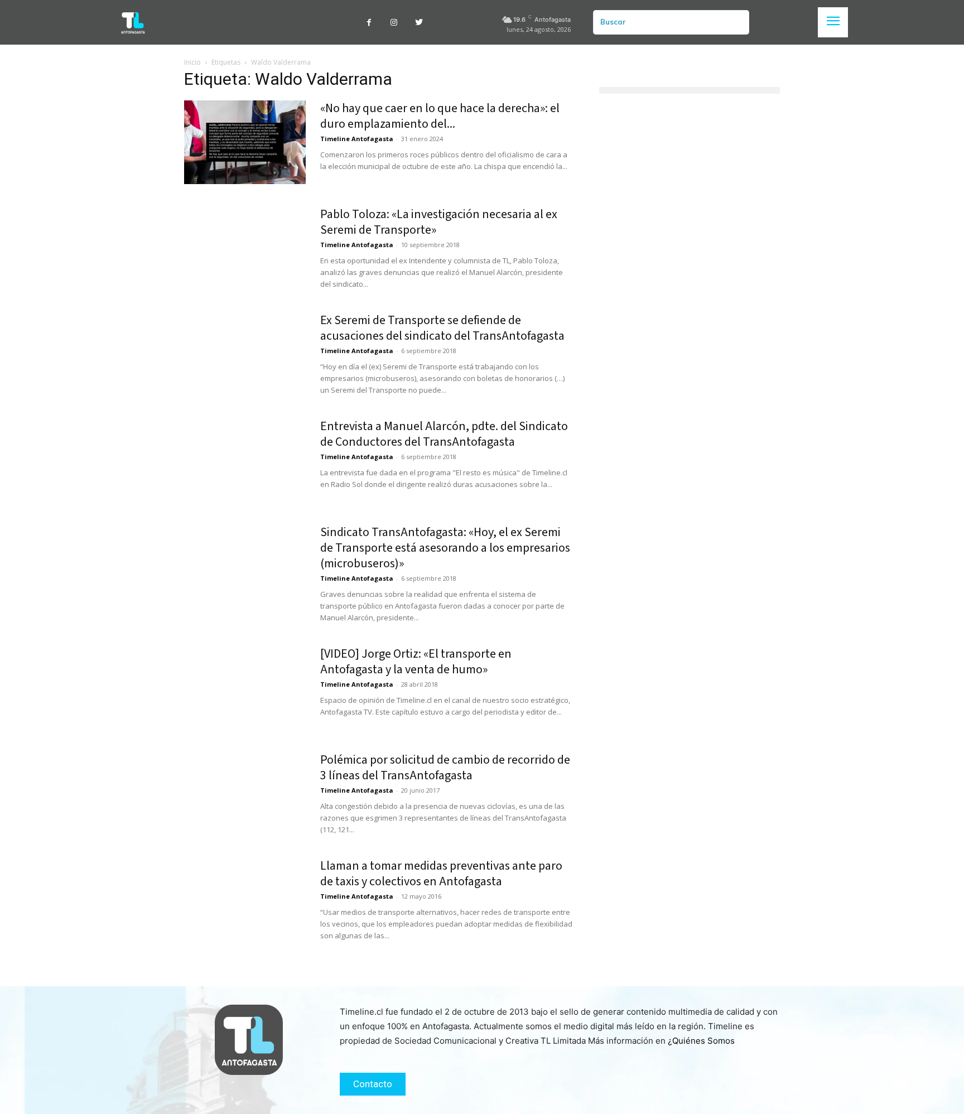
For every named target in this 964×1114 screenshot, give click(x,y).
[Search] (736, 22)
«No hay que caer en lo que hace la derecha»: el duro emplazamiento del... (440, 116)
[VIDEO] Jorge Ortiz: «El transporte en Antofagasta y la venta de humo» (416, 661)
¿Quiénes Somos (701, 1040)
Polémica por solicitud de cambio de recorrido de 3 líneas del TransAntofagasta (445, 767)
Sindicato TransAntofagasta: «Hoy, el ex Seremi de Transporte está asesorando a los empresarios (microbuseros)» (445, 547)
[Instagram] (394, 22)
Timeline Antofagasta (356, 138)
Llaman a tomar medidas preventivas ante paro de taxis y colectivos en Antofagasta (441, 873)
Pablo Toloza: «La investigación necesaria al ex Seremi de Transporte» (438, 222)
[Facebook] (369, 22)
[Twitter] (419, 22)
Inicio (192, 62)
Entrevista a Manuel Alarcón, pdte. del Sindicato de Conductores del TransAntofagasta (444, 434)
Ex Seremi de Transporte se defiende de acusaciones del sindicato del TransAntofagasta (442, 328)
